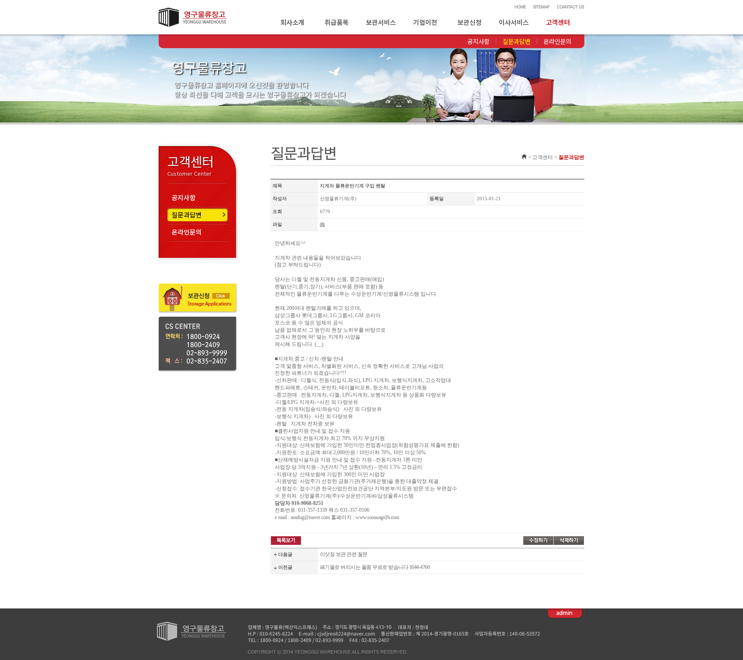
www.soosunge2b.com (377, 517)
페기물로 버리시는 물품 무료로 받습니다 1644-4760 (375, 567)
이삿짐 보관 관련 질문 (344, 554)
